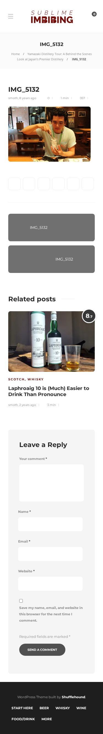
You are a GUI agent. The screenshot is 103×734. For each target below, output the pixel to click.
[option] (51, 358)
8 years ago (27, 98)
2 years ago (27, 405)
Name (24, 512)
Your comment (33, 459)
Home (15, 54)
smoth (13, 98)
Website (26, 571)
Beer (44, 708)
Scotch (16, 379)
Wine (81, 708)
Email (24, 541)
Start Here (22, 708)
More (46, 719)
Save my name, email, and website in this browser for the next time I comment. (51, 614)
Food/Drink (23, 719)
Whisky (35, 379)
